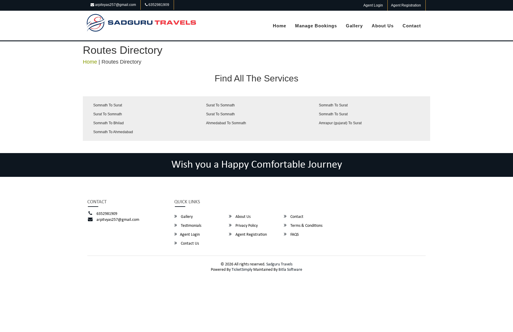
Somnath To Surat (107, 105)
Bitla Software (290, 270)
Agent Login (373, 5)
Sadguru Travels (279, 264)
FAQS (294, 234)
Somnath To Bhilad (108, 123)
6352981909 (158, 5)
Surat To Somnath (220, 105)
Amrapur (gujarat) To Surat (340, 123)
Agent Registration (406, 5)
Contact (412, 25)
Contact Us (189, 243)
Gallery (354, 25)
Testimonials (190, 226)
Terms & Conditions (305, 226)
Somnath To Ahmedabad (113, 132)
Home (279, 25)
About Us (383, 25)
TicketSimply (242, 270)
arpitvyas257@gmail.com (115, 5)
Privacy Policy (246, 226)
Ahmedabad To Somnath (226, 123)
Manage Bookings (316, 25)
